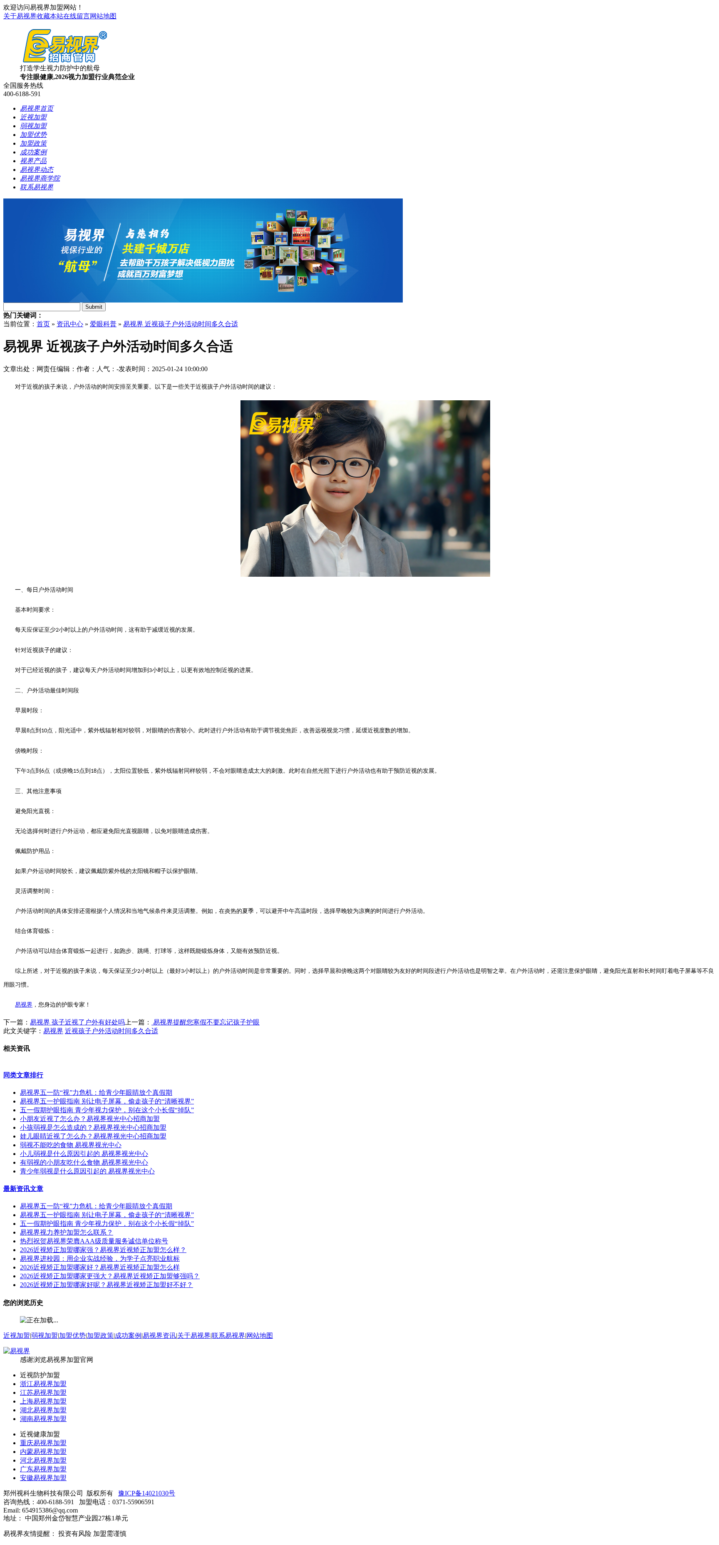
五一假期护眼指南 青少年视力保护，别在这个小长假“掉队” (107, 1109)
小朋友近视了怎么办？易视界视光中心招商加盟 (90, 1118)
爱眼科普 (103, 323)
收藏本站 (50, 16)
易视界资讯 (159, 1335)
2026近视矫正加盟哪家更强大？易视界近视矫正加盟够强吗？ (110, 1276)
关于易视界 (20, 16)
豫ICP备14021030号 (146, 1493)
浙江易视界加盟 (43, 1383)
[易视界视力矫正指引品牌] (203, 300)
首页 (43, 323)
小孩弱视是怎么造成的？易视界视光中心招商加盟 (93, 1127)
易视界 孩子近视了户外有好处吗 (77, 1022)
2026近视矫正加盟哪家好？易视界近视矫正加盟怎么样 (100, 1267)
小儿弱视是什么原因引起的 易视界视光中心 (84, 1153)
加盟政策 (100, 1335)
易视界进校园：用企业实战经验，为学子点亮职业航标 (100, 1258)
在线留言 (76, 16)
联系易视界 (228, 1335)
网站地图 (103, 16)
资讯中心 (70, 323)
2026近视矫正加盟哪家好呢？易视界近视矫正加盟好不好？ (106, 1284)
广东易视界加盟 (43, 1469)
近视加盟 (16, 1335)
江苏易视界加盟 (43, 1392)
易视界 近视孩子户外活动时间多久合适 (180, 323)
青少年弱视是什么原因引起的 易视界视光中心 (87, 1171)
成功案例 (128, 1335)
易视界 (23, 1005)
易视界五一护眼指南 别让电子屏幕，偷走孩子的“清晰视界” (107, 1101)
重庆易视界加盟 (43, 1442)
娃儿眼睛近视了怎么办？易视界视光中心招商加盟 (93, 1136)
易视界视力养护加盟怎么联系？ (66, 1232)
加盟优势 (72, 1335)
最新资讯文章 (23, 1188)
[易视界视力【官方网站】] (64, 61)
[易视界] (16, 1350)
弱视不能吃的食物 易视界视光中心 (70, 1144)
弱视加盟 (44, 1335)
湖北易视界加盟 (43, 1410)
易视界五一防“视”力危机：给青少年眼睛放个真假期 (96, 1092)
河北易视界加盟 (43, 1460)
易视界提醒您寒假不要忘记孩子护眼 (205, 1022)
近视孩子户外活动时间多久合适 (111, 1030)
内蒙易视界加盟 (43, 1451)
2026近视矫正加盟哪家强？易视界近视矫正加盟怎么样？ (103, 1249)
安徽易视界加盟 (43, 1477)
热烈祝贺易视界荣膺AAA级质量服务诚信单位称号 (94, 1241)
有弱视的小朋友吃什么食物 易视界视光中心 (84, 1162)
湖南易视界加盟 (43, 1418)
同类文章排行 (23, 1075)
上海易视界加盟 (43, 1401)
